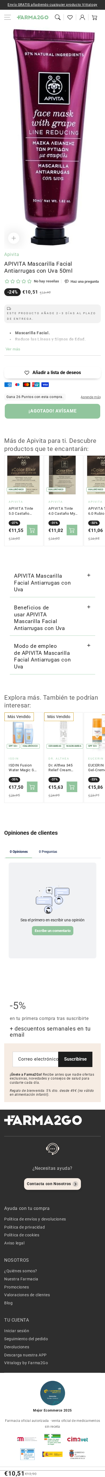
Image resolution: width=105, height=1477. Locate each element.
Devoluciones (16, 1347)
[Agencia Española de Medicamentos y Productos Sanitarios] (27, 1439)
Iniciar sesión (16, 1331)
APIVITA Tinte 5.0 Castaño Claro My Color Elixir (21, 511)
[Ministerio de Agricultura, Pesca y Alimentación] (52, 1454)
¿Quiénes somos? (20, 1271)
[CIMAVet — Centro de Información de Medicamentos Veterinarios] (77, 1439)
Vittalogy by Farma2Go (26, 1363)
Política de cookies (21, 1235)
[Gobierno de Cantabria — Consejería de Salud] (77, 1454)
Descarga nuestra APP (25, 1355)
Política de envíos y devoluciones (35, 1219)
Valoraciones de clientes (27, 1295)
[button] (58, 17)
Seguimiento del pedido (26, 1339)
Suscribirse (75, 1059)
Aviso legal (14, 1243)
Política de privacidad (24, 1227)
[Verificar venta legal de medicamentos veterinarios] (27, 1454)
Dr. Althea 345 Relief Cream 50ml (60, 768)
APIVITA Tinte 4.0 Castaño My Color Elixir (61, 511)
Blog (8, 1303)
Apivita (11, 254)
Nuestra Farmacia (21, 1279)
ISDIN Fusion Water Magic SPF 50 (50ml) (24, 768)
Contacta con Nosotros (49, 1183)
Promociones (16, 1287)
